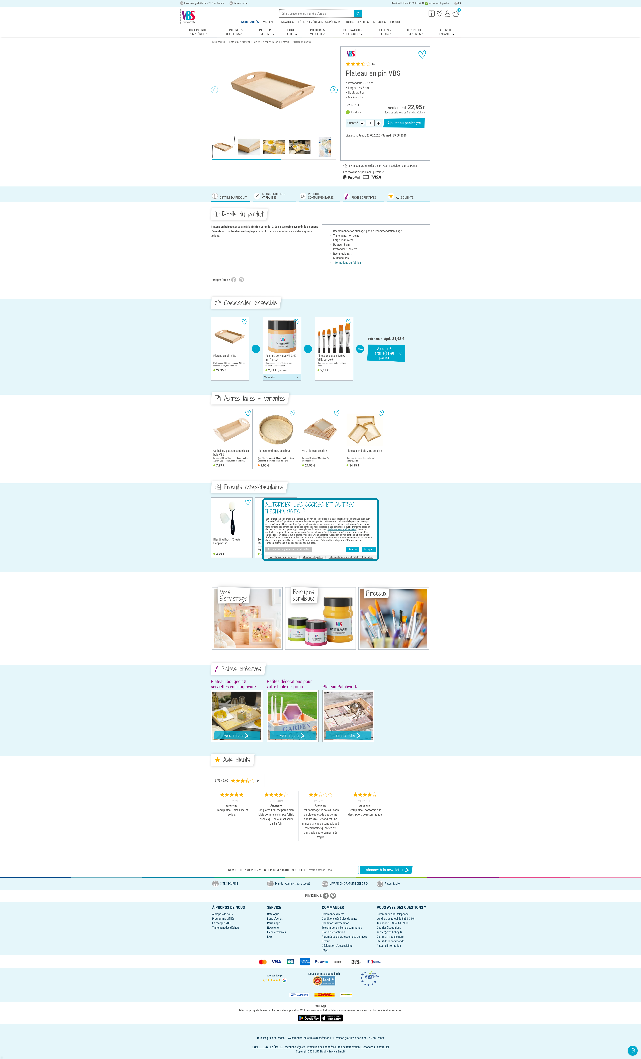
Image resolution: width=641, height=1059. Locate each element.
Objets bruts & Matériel (239, 41)
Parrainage (273, 923)
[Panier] (456, 13)
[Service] (432, 13)
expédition (419, 112)
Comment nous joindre (390, 936)
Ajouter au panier (401, 123)
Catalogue (273, 914)
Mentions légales (313, 557)
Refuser (353, 549)
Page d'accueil (218, 41)
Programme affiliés (223, 918)
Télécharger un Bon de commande (342, 927)
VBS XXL (268, 22)
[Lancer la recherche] (358, 13)
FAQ (269, 936)
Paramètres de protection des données (344, 936)
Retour (326, 941)
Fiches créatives (357, 22)
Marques (379, 22)
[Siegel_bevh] (324, 980)
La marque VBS (221, 923)
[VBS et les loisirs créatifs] (188, 16)
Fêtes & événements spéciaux (319, 22)
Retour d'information (389, 945)
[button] (214, 89)
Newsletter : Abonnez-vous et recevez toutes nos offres (267, 870)
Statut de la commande (390, 941)
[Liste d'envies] (440, 13)
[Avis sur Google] (275, 978)
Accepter (368, 549)
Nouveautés (250, 22)
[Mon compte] (448, 13)
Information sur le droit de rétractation (351, 557)
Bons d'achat (274, 918)
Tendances (286, 22)
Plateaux (285, 41)
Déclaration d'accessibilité (337, 945)
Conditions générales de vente (339, 918)
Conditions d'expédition (335, 923)
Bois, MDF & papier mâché (265, 41)
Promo (395, 22)
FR (459, 3)
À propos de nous (222, 914)
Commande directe (333, 914)
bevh (337, 973)
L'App (325, 950)
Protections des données (282, 557)
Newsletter (273, 927)
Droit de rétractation (333, 932)
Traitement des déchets (225, 927)
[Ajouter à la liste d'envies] (422, 54)
